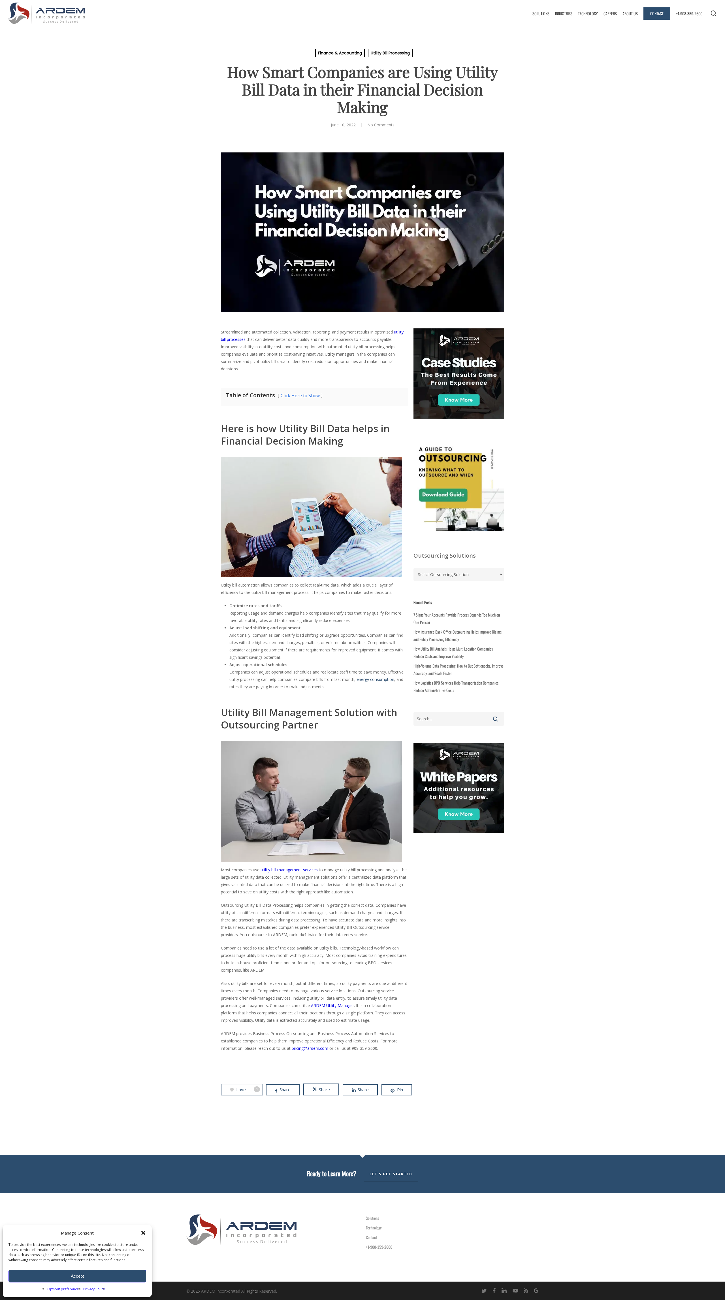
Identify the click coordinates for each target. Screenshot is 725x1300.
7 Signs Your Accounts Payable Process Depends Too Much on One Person (456, 618)
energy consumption (375, 679)
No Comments (381, 125)
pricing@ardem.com (310, 1048)
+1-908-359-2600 (379, 1247)
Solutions (372, 1218)
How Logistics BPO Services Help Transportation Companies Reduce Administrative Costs (455, 686)
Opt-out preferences (63, 1289)
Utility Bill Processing (390, 53)
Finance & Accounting (340, 53)
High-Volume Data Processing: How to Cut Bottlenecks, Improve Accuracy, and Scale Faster (458, 669)
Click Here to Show (300, 395)
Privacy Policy (94, 1289)
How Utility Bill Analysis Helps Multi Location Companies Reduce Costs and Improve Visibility (453, 652)
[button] (143, 1233)
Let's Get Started (391, 1174)
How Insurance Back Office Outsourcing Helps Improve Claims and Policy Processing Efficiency (457, 635)
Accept (77, 1276)
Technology (373, 1228)
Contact (371, 1237)
